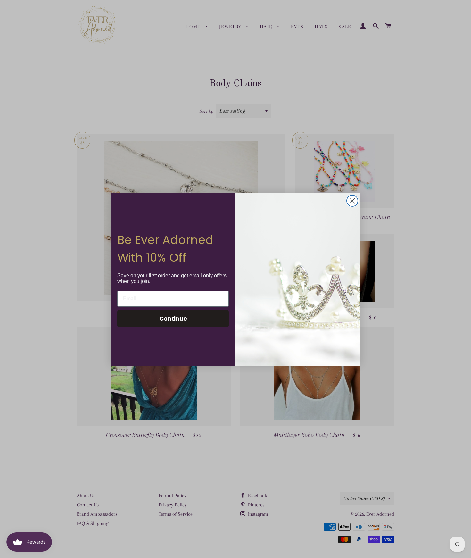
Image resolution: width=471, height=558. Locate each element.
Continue (173, 318)
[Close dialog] (352, 200)
